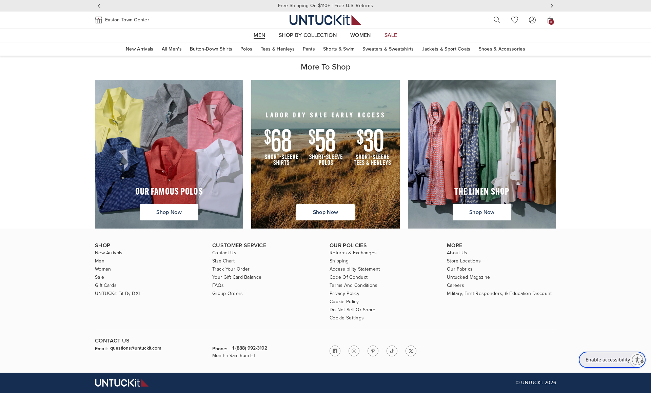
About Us (457, 253)
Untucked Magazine (468, 277)
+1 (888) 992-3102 (248, 349)
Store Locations (464, 261)
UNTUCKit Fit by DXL (118, 293)
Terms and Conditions (354, 285)
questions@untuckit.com (135, 349)
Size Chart (223, 261)
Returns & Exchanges (353, 253)
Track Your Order (231, 269)
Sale (99, 277)
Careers (455, 285)
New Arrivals (139, 49)
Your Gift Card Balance (236, 277)
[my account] (532, 20)
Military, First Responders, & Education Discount (499, 293)
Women (103, 269)
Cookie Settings (347, 318)
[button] (122, 20)
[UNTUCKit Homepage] (325, 20)
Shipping (339, 261)
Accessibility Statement (355, 269)
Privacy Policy (344, 293)
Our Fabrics (460, 269)
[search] (497, 20)
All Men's (172, 49)
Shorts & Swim (339, 49)
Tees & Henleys (278, 49)
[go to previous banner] (99, 6)
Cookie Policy (344, 301)
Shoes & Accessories (502, 49)
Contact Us (224, 253)
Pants (309, 49)
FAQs (218, 285)
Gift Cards (106, 285)
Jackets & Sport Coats (446, 49)
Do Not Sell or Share (353, 310)
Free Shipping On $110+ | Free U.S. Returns (325, 5)
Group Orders (227, 293)
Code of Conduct (349, 277)
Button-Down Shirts (211, 49)
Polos (246, 49)
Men (99, 261)
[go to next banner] (552, 6)
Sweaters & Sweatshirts (388, 49)
